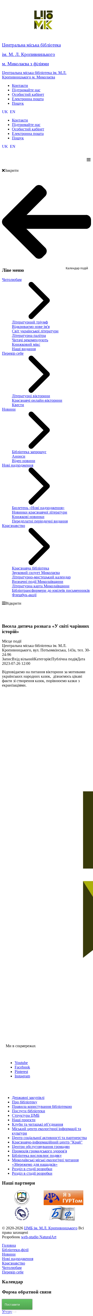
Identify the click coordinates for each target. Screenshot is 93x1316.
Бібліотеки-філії (15, 1250)
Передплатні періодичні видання (40, 521)
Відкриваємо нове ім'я (31, 326)
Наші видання (24, 349)
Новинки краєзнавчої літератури (39, 512)
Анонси (18, 456)
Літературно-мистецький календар (41, 577)
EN (12, 112)
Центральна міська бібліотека (31, 45)
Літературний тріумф (30, 322)
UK (5, 112)
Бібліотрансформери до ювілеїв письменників (51, 590)
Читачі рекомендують (30, 340)
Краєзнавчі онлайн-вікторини (37, 400)
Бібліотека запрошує (29, 452)
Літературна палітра (29, 335)
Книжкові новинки (28, 517)
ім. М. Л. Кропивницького (28, 54)
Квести (18, 405)
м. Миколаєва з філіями (25, 63)
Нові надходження (17, 465)
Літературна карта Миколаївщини (40, 586)
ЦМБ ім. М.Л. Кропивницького (50, 1228)
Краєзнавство (13, 525)
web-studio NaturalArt (38, 1237)
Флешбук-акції (24, 595)
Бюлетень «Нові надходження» (38, 508)
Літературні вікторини (31, 396)
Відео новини (23, 461)
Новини (9, 409)
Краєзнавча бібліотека (30, 568)
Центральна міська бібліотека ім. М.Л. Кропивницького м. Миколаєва (34, 75)
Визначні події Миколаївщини (37, 581)
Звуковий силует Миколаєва (36, 573)
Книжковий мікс (26, 344)
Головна (9, 1245)
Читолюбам (12, 279)
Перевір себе (13, 353)
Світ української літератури (35, 331)
